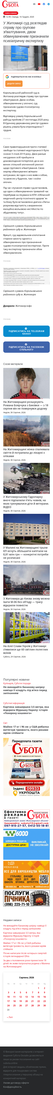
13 (26, 996)
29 (38, 1005)
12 (20, 996)
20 (26, 1001)
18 (14, 1001)
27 (26, 1005)
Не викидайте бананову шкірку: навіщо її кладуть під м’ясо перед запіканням (25, 690)
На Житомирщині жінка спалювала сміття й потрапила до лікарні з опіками (26, 452)
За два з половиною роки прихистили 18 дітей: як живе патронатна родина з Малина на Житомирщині (26, 963)
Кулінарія (8, 683)
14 (32, 996)
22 (38, 1001)
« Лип (10, 1017)
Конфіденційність (12, 1086)
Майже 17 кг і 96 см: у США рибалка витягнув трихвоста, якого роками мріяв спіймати (26, 730)
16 (44, 996)
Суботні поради (22, 683)
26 (20, 1005)
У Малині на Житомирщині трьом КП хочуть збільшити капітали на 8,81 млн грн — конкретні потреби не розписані (25, 553)
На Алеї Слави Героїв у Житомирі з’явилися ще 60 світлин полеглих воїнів (25, 649)
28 (32, 1005)
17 (8, 1001)
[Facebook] (44, 4)
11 (14, 996)
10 (8, 996)
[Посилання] (10, 4)
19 (20, 1001)
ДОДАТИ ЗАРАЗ (14, 83)
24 (8, 1005)
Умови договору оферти (16, 1082)
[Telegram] (48, 4)
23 (44, 1001)
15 (38, 996)
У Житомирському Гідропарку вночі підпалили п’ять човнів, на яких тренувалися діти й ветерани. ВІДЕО (26, 502)
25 (14, 1005)
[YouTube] (39, 4)
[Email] (34, 4)
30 (44, 1005)
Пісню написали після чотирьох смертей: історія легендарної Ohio (25, 955)
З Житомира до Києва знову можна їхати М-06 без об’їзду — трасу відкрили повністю (26, 602)
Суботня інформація (14, 703)
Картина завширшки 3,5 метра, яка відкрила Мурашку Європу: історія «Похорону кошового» (26, 710)
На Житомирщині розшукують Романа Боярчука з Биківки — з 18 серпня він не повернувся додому (25, 405)
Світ (5, 722)
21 (32, 1001)
